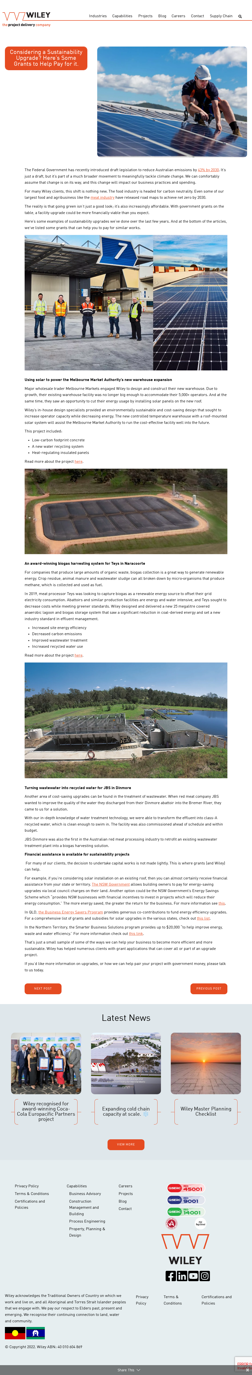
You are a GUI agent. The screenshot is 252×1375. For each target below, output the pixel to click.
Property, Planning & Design (87, 1232)
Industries (98, 16)
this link (136, 934)
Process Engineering (87, 1222)
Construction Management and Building (84, 1208)
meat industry (102, 198)
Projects (145, 16)
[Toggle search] (240, 16)
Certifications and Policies (30, 1205)
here (78, 462)
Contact (197, 16)
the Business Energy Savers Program (70, 912)
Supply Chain (221, 16)
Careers (178, 16)
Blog (162, 16)
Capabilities (122, 16)
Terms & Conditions (32, 1194)
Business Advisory (85, 1194)
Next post (43, 988)
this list (203, 919)
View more (126, 1144)
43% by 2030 (208, 170)
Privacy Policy (27, 1186)
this (222, 904)
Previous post (208, 988)
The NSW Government (111, 885)
